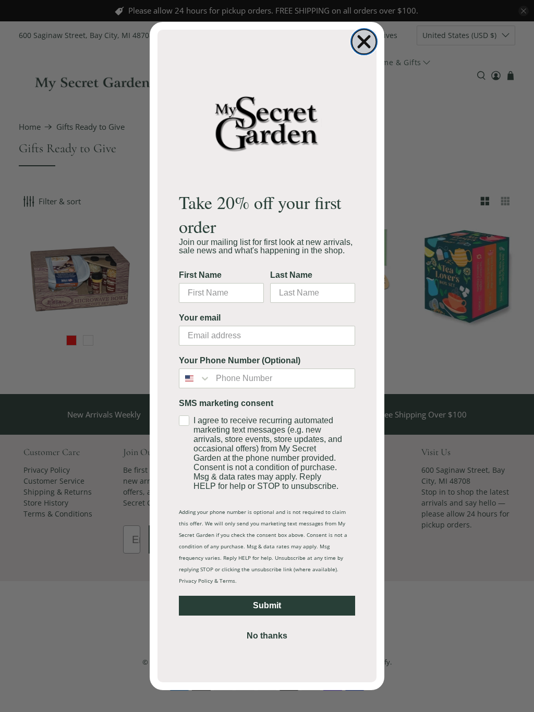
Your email (200, 317)
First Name (200, 275)
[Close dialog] (364, 42)
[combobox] (195, 378)
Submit (267, 605)
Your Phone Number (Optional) (239, 360)
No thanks (267, 635)
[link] (267, 123)
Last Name (291, 275)
